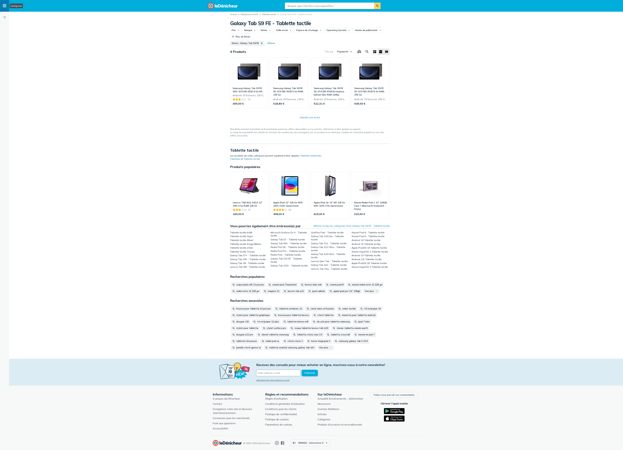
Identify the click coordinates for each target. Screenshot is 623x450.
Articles (322, 414)
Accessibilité (220, 428)
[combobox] (329, 6)
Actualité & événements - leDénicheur (340, 398)
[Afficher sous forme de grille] (375, 52)
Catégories (324, 419)
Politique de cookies (277, 419)
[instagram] (277, 443)
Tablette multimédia (310, 155)
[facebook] (282, 443)
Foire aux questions (224, 423)
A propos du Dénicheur (226, 398)
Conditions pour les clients (280, 409)
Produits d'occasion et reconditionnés (340, 424)
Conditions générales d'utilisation (285, 403)
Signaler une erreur (310, 117)
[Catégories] (4, 6)
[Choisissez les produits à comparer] (359, 51)
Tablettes (235, 158)
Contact (217, 403)
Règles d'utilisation (276, 398)
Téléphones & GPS (249, 14)
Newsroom (324, 403)
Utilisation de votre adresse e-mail (272, 380)
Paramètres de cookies (278, 424)
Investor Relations (328, 409)
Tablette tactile (269, 14)
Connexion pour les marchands (231, 418)
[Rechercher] (377, 6)
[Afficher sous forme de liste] (381, 52)
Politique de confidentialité (281, 414)
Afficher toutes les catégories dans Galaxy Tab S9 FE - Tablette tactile (351, 225)
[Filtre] (4, 17)
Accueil (233, 14)
